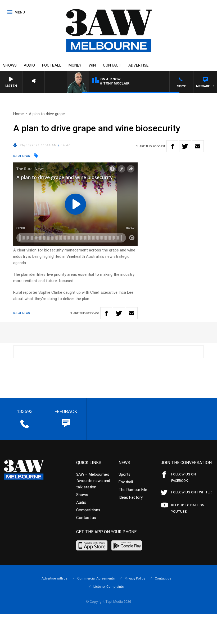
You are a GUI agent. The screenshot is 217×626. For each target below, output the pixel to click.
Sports (124, 474)
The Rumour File (133, 489)
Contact (112, 65)
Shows (10, 65)
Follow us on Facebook (183, 477)
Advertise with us (54, 578)
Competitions (88, 510)
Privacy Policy (135, 578)
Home (18, 113)
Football (51, 65)
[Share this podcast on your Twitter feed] (185, 146)
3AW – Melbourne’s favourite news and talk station (93, 480)
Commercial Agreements (96, 578)
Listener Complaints (108, 586)
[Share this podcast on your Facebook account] (172, 146)
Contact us (86, 517)
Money (75, 65)
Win (92, 65)
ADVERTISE (138, 65)
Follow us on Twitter (191, 492)
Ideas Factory (131, 497)
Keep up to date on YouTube (187, 508)
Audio (29, 65)
